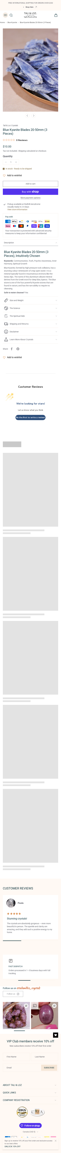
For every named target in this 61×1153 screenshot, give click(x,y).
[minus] (6, 162)
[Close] (56, 1141)
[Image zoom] (30, 70)
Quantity (7, 156)
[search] (11, 15)
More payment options (30, 198)
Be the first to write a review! (30, 417)
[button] (30, 184)
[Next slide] (33, 115)
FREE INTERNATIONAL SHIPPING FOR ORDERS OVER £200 (30, 3)
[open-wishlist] (55, 1035)
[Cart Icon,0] (55, 15)
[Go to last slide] (27, 115)
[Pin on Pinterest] (18, 349)
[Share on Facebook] (12, 349)
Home (2, 22)
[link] (13, 994)
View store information (17, 209)
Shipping (22, 151)
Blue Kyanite (12, 22)
